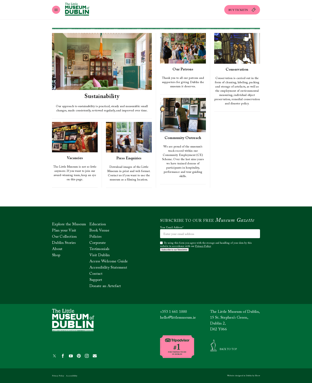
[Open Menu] (56, 10)
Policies (95, 237)
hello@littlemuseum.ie (178, 318)
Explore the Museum (69, 224)
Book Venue (99, 230)
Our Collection (64, 237)
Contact (96, 274)
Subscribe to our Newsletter (174, 249)
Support (95, 280)
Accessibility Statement (108, 268)
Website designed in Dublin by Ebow (243, 376)
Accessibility (71, 376)
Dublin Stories (64, 243)
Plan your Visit (64, 230)
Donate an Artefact (105, 286)
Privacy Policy (203, 246)
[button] (242, 9)
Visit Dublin (99, 255)
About (57, 249)
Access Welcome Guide (108, 261)
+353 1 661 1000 (173, 312)
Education (97, 224)
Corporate (97, 243)
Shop (56, 255)
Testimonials (99, 249)
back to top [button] (228, 349)
